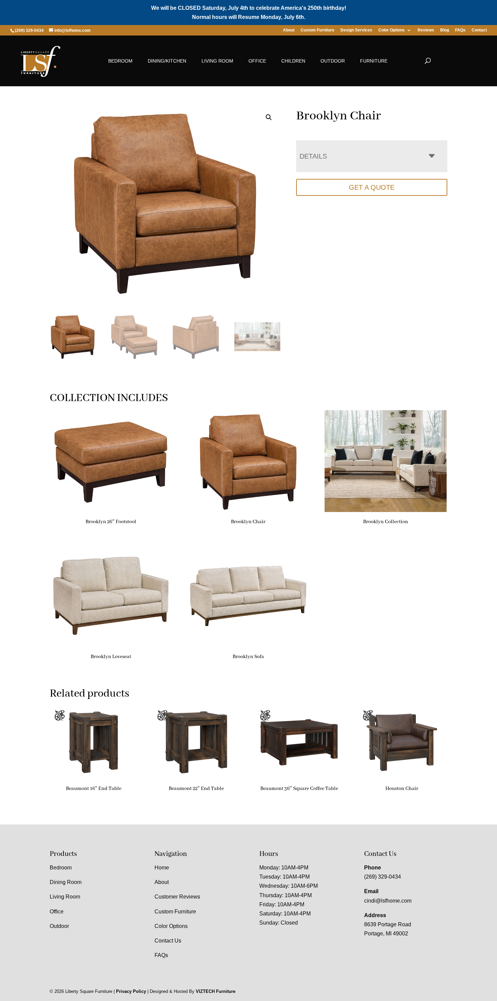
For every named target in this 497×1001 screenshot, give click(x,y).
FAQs (460, 30)
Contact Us (168, 941)
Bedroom (120, 61)
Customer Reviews (177, 897)
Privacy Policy (131, 991)
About (288, 30)
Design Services (356, 30)
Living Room (217, 61)
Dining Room (65, 882)
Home (162, 867)
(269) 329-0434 (382, 877)
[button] (269, 117)
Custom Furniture (317, 30)
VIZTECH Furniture (215, 991)
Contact (479, 30)
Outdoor (333, 61)
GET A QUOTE (372, 187)
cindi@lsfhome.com (387, 901)
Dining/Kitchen (167, 61)
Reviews (426, 30)
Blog (444, 30)
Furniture (373, 61)
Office (257, 61)
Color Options (391, 30)
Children (293, 61)
